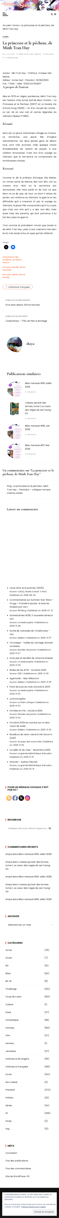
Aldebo (21, 637)
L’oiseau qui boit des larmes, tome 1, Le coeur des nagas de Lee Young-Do (28, 865)
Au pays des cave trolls (29, 741)
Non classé (11, 1082)
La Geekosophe (25, 622)
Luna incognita (17, 698)
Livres (16, 25)
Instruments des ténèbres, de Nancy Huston (12, 260)
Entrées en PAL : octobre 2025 (26, 710)
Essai (8, 1012)
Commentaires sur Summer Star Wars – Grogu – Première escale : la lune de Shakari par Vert (31, 603)
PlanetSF (10, 1089)
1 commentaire (11, 57)
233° (20, 673)
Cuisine (9, 1004)
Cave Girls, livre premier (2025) (27, 588)
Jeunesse (10, 1051)
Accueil (7, 25)
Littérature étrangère (17, 1058)
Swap (8, 1121)
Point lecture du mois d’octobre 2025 (30, 686)
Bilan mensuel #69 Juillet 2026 (35, 854)
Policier (9, 1097)
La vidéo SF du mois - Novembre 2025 (30, 750)
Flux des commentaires (18, 1168)
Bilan (8, 973)
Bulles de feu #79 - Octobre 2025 (28, 670)
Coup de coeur (13, 996)
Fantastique (12, 1020)
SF (6, 1113)
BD (7, 965)
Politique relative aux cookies (33, 1207)
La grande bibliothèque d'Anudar (34, 753)
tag (7, 1128)
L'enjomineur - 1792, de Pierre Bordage (26, 320)
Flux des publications (16, 1160)
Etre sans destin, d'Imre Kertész (22, 304)
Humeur (9, 1043)
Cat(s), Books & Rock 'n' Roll (32, 591)
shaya (51, 54)
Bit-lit (8, 981)
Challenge (11, 989)
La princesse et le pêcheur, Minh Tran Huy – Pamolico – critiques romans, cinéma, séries (29, 489)
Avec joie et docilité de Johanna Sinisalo (31, 658)
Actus (8, 950)
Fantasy (9, 1027)
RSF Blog (22, 610)
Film (7, 1035)
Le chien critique (26, 702)
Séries (8, 1105)
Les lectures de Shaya (29, 5)
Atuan (8, 957)
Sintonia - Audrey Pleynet (23, 761)
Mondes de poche (27, 649)
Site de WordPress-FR (17, 1176)
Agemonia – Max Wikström (24, 678)
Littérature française (19, 287)
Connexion (11, 1153)
